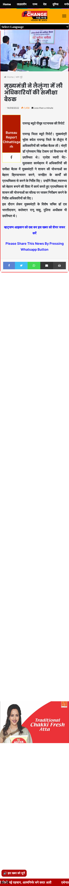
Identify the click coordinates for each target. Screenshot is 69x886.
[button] (66, 285)
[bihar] (34, 16)
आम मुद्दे (19, 76)
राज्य (35, 4)
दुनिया (55, 4)
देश (45, 4)
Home (10, 76)
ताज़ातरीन (21, 4)
